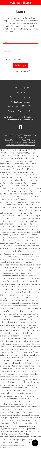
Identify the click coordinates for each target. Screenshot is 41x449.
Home (14, 88)
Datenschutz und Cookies (20, 97)
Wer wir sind (13, 106)
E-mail (6, 42)
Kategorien (24, 88)
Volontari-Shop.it (20, 2)
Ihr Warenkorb (21, 92)
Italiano (29, 111)
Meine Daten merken (13, 59)
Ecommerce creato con (20, 145)
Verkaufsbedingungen (20, 102)
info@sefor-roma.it (28, 142)
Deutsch (11, 111)
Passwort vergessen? (21, 71)
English (21, 111)
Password (7, 51)
